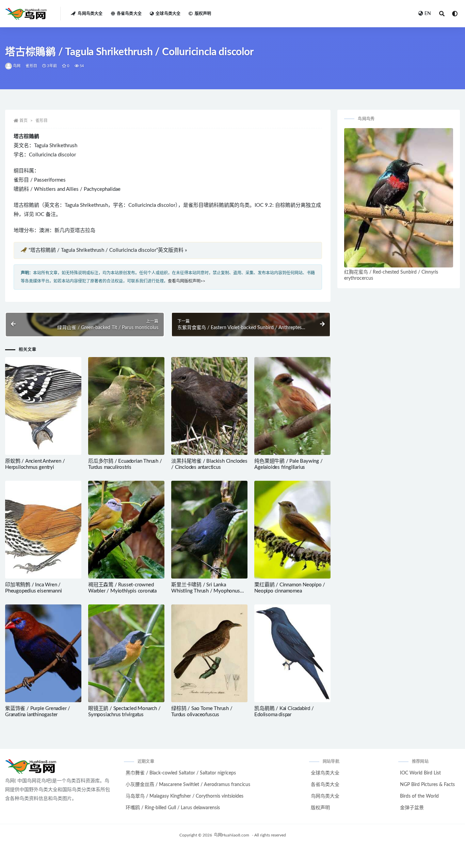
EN (427, 13)
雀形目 (31, 66)
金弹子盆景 (412, 807)
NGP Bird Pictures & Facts (427, 784)
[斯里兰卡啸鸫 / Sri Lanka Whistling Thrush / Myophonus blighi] (209, 530)
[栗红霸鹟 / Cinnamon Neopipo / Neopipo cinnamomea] (292, 530)
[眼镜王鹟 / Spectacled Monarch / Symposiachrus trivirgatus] (126, 653)
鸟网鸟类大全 (90, 14)
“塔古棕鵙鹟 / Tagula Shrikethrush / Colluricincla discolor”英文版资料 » (108, 250)
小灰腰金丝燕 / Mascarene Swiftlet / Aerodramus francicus (188, 784)
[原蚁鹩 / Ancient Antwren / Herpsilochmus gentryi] (43, 406)
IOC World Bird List (420, 773)
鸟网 (16, 66)
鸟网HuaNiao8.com (231, 835)
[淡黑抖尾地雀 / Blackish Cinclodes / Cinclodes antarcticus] (209, 406)
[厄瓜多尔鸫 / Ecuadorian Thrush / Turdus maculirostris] (126, 406)
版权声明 (203, 14)
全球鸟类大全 (168, 14)
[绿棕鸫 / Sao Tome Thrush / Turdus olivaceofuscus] (209, 653)
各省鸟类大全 (129, 14)
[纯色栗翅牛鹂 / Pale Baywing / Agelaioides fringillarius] (292, 406)
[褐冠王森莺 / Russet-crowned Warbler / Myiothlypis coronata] (126, 530)
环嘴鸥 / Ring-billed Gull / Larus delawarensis (173, 807)
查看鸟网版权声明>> (186, 281)
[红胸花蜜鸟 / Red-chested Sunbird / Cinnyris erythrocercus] (398, 197)
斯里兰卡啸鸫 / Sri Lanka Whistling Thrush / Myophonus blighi (205, 591)
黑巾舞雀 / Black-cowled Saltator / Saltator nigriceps (181, 773)
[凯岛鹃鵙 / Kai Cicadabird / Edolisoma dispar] (292, 653)
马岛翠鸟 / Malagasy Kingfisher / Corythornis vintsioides (184, 796)
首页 (23, 121)
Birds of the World (419, 796)
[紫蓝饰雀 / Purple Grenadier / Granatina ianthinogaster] (43, 653)
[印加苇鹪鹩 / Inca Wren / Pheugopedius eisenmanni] (43, 530)
